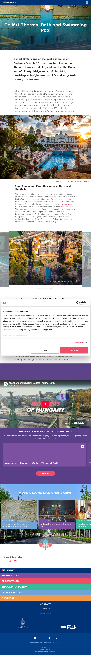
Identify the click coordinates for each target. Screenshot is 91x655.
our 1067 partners (17, 315)
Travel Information (15, 587)
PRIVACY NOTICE (45, 649)
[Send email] (15, 561)
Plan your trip (11, 592)
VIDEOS (45, 473)
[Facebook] (42, 638)
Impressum (45, 647)
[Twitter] (49, 638)
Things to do (10, 575)
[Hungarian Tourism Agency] (23, 623)
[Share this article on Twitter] (10, 561)
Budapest (8, 598)
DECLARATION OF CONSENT (45, 652)
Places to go (10, 581)
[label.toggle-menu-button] (88, 3)
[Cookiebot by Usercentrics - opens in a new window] (78, 303)
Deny (45, 350)
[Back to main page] (9, 2)
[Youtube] (35, 638)
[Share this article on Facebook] (5, 561)
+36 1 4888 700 (45, 613)
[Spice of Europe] (68, 627)
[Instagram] (56, 638)
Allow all (74, 350)
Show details (78, 343)
